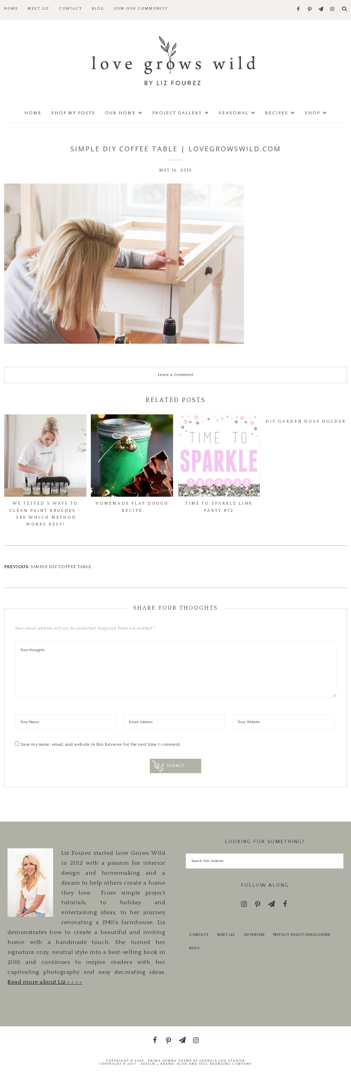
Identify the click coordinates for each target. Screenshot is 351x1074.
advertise (254, 935)
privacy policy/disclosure (301, 935)
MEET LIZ (226, 935)
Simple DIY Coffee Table (61, 566)
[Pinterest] (309, 9)
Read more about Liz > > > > (45, 982)
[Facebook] (298, 9)
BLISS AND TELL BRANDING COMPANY (214, 1063)
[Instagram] (332, 9)
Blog (194, 948)
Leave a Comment (176, 375)
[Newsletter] (321, 9)
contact (199, 935)
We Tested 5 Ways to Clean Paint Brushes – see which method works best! (45, 514)
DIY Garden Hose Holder (305, 421)
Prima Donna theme (170, 1060)
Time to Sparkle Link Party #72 (219, 506)
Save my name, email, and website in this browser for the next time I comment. (101, 744)
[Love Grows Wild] (175, 60)
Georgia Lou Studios (222, 1060)
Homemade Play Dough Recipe (132, 506)
